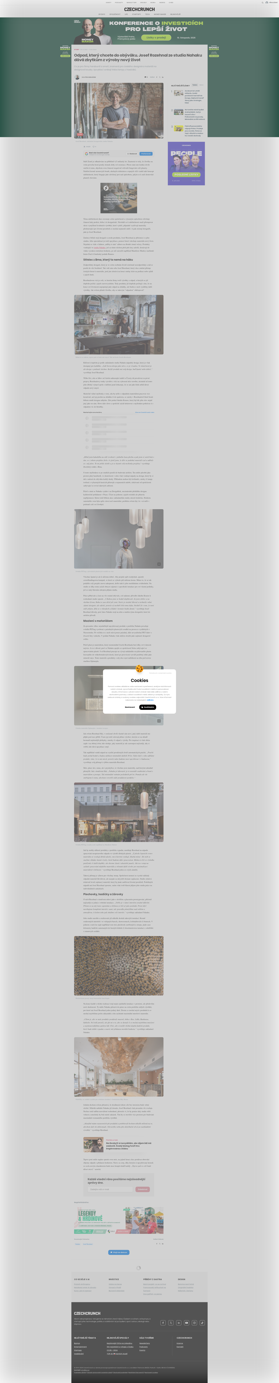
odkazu (150, 700)
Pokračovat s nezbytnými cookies (160, 673)
